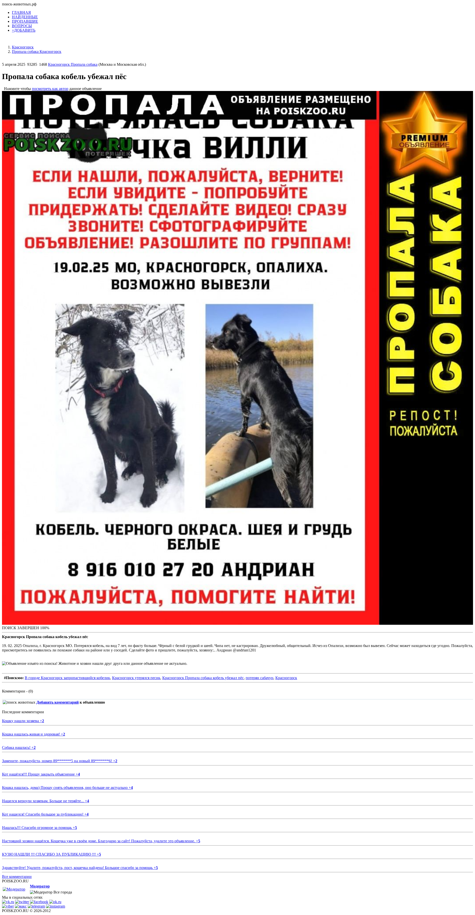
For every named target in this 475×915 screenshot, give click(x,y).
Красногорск (286, 678)
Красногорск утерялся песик (136, 678)
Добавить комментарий (57, 702)
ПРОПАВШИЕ (25, 21)
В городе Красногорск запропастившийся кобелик (67, 678)
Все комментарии (17, 876)
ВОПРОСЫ (22, 26)
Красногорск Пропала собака (72, 64)
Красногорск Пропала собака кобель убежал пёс (203, 678)
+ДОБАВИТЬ (23, 30)
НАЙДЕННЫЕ (25, 17)
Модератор (40, 886)
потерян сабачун (259, 678)
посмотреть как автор (50, 89)
